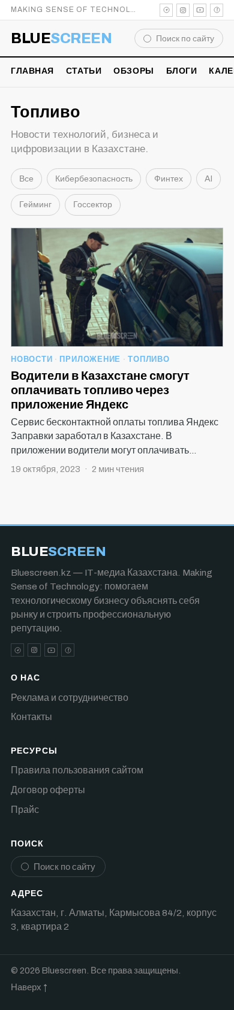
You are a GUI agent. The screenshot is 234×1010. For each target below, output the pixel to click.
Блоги (181, 70)
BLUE (61, 38)
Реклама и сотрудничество (69, 698)
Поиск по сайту (185, 38)
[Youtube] (199, 10)
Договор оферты (48, 790)
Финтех (168, 178)
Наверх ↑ (29, 987)
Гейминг (35, 204)
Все (26, 178)
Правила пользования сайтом (77, 770)
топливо (148, 359)
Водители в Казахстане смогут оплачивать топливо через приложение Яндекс (100, 390)
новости (31, 359)
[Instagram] (183, 10)
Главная (32, 70)
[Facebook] (216, 10)
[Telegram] (166, 10)
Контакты (31, 717)
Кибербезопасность (94, 178)
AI (208, 178)
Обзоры (133, 70)
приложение (90, 359)
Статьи (83, 70)
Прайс (25, 810)
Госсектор (92, 204)
